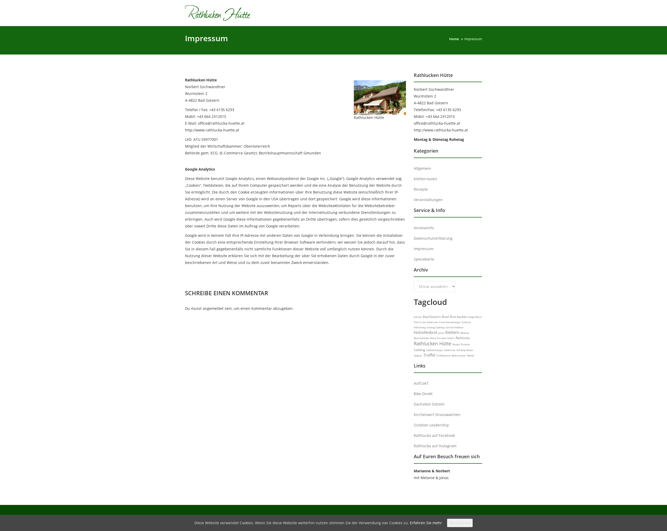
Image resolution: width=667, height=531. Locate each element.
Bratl (445, 317)
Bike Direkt (423, 393)
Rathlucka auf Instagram (435, 445)
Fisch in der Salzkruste (426, 322)
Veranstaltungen (428, 199)
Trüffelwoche (443, 355)
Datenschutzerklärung (433, 238)
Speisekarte (424, 259)
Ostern (451, 338)
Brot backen (458, 317)
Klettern (452, 332)
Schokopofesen (464, 350)
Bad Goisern (432, 317)
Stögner (418, 355)
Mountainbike (421, 338)
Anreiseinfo (424, 227)
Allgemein (422, 168)
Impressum (424, 248)
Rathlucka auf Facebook (434, 435)
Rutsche (465, 344)
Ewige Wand (475, 317)
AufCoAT (421, 383)
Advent (418, 317)
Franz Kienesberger (450, 322)
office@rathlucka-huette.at (437, 123)
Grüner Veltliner (455, 327)
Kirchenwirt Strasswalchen (437, 414)
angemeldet (213, 308)
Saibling (419, 350)
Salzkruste (449, 350)
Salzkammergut (434, 350)
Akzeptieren (459, 522)
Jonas (441, 333)
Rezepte (421, 189)
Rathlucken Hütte (432, 343)
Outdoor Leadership (431, 425)
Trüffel (429, 355)
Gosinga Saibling (436, 327)
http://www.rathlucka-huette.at (441, 130)
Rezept (456, 344)
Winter (470, 355)
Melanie (464, 333)
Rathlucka (463, 338)
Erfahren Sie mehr (426, 522)
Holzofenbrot (425, 332)
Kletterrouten (425, 178)
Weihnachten (459, 355)
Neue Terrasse (438, 338)
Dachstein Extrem (429, 404)
